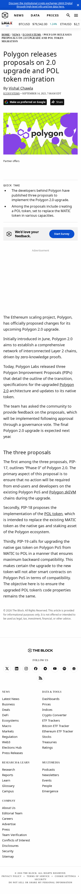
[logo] (5, 15)
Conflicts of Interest (16, 840)
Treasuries (49, 742)
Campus (8, 791)
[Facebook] (35, 669)
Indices (47, 709)
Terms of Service (38, 876)
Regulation (9, 736)
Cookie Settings (65, 876)
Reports (7, 775)
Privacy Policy (12, 876)
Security (8, 851)
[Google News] (74, 669)
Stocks (46, 736)
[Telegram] (45, 669)
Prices (46, 704)
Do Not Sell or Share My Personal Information (40, 882)
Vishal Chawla (21, 88)
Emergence (50, 791)
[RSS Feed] (40, 678)
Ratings (47, 747)
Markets (8, 731)
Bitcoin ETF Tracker (55, 725)
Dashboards (50, 698)
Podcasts (48, 769)
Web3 (6, 742)
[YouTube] (55, 669)
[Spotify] (64, 669)
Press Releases (12, 752)
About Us (8, 807)
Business (8, 704)
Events (47, 780)
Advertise (9, 824)
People (47, 785)
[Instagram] (26, 669)
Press (6, 829)
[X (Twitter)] (7, 669)
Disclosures (10, 845)
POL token (53, 513)
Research (8, 769)
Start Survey (61, 234)
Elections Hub (12, 747)
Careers (7, 818)
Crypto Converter (54, 715)
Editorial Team (12, 813)
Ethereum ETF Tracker (57, 731)
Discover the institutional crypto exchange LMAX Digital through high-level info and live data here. (40, 4)
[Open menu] (76, 15)
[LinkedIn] (16, 669)
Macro (6, 725)
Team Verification (14, 834)
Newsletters (50, 775)
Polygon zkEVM (62, 492)
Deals (6, 709)
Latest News (10, 698)
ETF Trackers (51, 720)
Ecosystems (10, 720)
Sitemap (8, 856)
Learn (6, 780)
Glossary (8, 785)
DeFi (5, 715)
